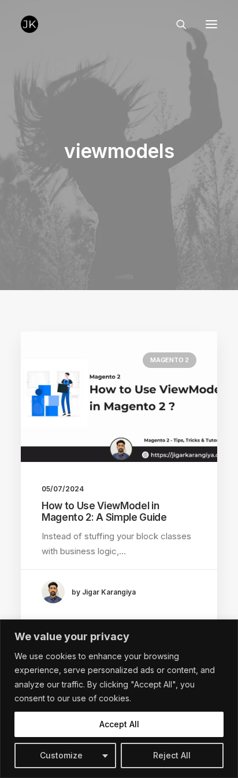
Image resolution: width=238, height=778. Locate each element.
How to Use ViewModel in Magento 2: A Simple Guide (104, 511)
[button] (211, 24)
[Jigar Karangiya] (29, 24)
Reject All (172, 755)
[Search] (176, 24)
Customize (61, 755)
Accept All (119, 724)
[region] (119, 698)
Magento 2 (169, 360)
